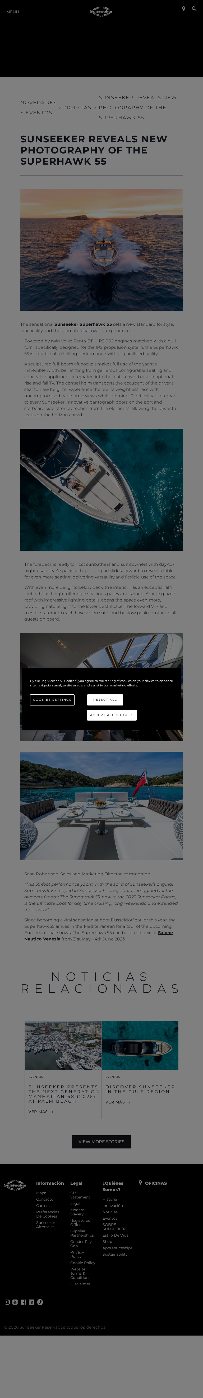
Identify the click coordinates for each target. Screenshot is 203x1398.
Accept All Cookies (112, 715)
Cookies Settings (52, 700)
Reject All (105, 700)
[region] (101, 699)
